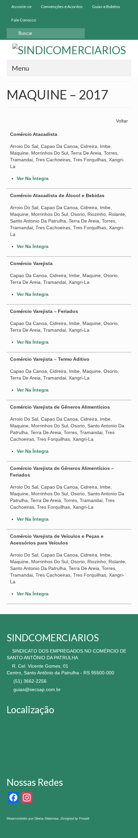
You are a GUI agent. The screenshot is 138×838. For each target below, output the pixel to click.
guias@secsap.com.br (36, 689)
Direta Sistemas (46, 818)
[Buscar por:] (46, 33)
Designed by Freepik (75, 818)
